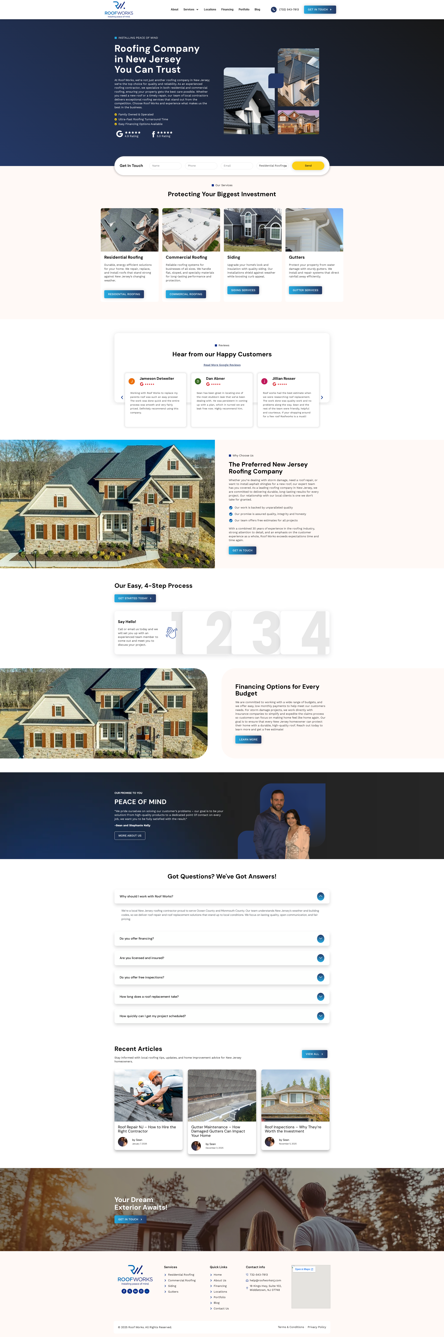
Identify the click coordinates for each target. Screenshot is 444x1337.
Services (188, 9)
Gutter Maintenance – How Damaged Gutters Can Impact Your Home (218, 1131)
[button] (122, 397)
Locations (210, 9)
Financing (227, 9)
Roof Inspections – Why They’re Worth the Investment (293, 1129)
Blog (257, 9)
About (174, 9)
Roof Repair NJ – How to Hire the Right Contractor (147, 1129)
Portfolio (244, 9)
